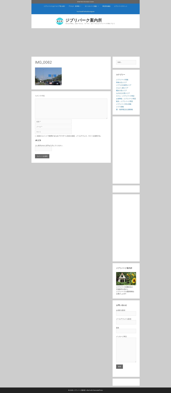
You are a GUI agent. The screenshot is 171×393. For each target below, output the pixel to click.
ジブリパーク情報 (122, 80)
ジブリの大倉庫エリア (123, 85)
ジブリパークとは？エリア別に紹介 (54, 6)
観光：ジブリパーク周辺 (124, 101)
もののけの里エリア (123, 93)
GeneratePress (98, 390)
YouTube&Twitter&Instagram (85, 11)
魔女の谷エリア (121, 90)
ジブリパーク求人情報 (123, 104)
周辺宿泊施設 (106, 6)
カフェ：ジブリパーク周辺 (125, 96)
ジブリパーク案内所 (83, 20)
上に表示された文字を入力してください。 (49, 145)
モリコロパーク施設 (91, 6)
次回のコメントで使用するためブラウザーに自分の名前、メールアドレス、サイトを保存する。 (69, 136)
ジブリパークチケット (120, 6)
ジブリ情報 (120, 107)
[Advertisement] (85, 41)
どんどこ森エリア (122, 88)
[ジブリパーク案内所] (59, 21)
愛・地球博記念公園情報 (124, 109)
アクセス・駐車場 (74, 6)
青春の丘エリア (121, 82)
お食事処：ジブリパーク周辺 (126, 99)
